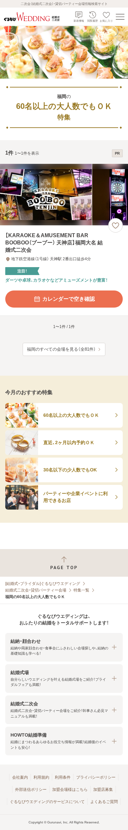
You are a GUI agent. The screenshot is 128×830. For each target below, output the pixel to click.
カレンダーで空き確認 (68, 299)
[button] (64, 647)
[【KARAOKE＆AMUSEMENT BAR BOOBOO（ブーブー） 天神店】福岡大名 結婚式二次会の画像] (64, 194)
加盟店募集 (103, 789)
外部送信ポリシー (31, 789)
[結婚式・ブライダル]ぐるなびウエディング (42, 583)
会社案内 (20, 777)
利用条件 (63, 777)
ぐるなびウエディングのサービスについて (47, 801)
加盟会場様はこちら (70, 789)
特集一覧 (81, 590)
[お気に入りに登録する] (115, 225)
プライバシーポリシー (96, 777)
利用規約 (41, 777)
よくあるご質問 (104, 801)
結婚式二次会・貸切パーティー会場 (35, 590)
